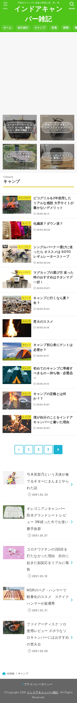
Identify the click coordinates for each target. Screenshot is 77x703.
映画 (66, 27)
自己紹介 (23, 27)
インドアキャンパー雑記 (42, 692)
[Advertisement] (38, 72)
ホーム (7, 27)
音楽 (54, 27)
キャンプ (40, 27)
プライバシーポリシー (38, 684)
